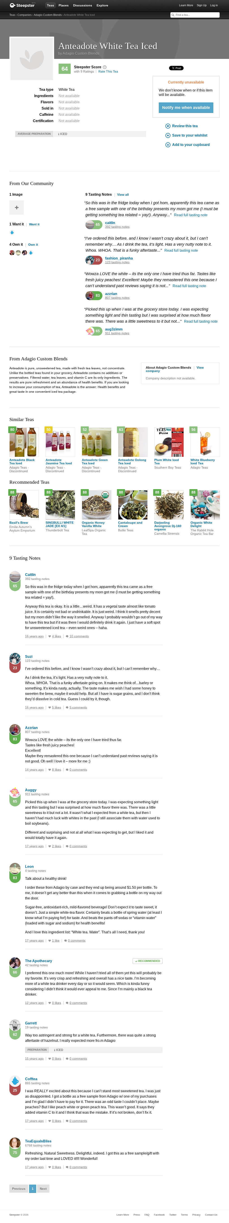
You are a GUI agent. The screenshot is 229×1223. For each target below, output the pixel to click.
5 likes (56, 707)
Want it (34, 224)
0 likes (56, 1003)
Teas (50, 5)
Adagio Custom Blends (48, 15)
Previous (18, 1188)
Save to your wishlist (189, 135)
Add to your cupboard (191, 145)
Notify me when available (186, 107)
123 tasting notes (117, 262)
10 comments (79, 636)
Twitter (172, 1214)
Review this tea (185, 126)
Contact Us (211, 1214)
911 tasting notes (117, 333)
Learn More (186, 5)
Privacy (196, 1214)
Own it (33, 244)
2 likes (56, 846)
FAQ (146, 1214)
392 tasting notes (117, 226)
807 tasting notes (117, 297)
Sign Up (202, 5)
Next (43, 1188)
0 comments (78, 769)
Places (64, 5)
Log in (214, 5)
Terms (184, 1214)
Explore (102, 5)
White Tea (66, 89)
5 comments (78, 707)
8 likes (56, 769)
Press (137, 1214)
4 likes (56, 636)
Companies (24, 15)
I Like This (49, 636)
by (78, 53)
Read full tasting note (191, 215)
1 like (55, 940)
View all (123, 194)
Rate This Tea (108, 71)
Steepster (25, 5)
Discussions (82, 5)
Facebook (159, 1214)
